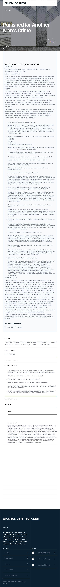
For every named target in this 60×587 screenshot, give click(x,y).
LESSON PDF (8, 404)
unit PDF (10, 411)
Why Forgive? (10, 354)
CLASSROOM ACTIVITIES (11, 399)
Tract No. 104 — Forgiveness (13, 327)
